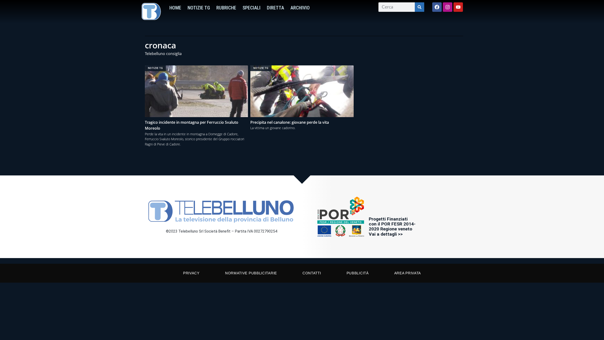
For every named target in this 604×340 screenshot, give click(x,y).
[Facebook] (437, 7)
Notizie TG (199, 8)
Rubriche (226, 8)
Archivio (300, 8)
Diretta (275, 8)
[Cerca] (419, 7)
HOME (175, 8)
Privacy (191, 273)
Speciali (251, 8)
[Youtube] (458, 7)
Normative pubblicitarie (251, 273)
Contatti (311, 273)
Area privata (407, 273)
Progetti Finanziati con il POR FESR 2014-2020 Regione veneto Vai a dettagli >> (392, 226)
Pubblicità (358, 273)
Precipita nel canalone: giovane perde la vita (289, 122)
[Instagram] (447, 7)
